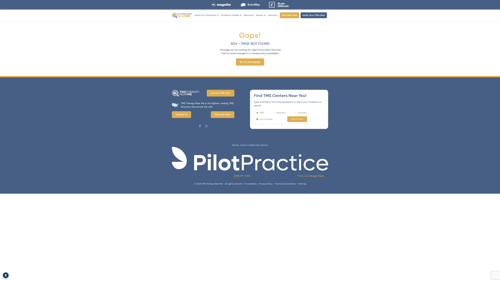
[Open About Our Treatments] (218, 15)
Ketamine (280, 113)
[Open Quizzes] (265, 15)
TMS (261, 113)
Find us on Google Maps (311, 175)
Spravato (302, 113)
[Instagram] (206, 126)
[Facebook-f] (200, 126)
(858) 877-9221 (242, 175)
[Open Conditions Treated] (241, 15)
